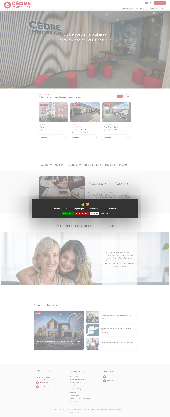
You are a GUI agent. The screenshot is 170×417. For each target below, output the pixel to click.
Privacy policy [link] (104, 213)
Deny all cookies (82, 213)
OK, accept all (68, 213)
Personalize (94, 213)
